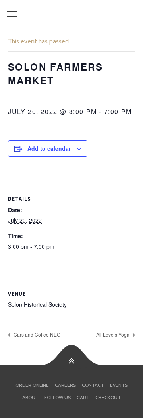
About (30, 397)
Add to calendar (49, 148)
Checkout (108, 397)
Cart (83, 397)
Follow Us (57, 397)
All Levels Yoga (113, 334)
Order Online (32, 385)
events (119, 385)
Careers (65, 385)
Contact (93, 385)
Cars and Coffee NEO (36, 334)
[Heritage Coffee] (71, 14)
